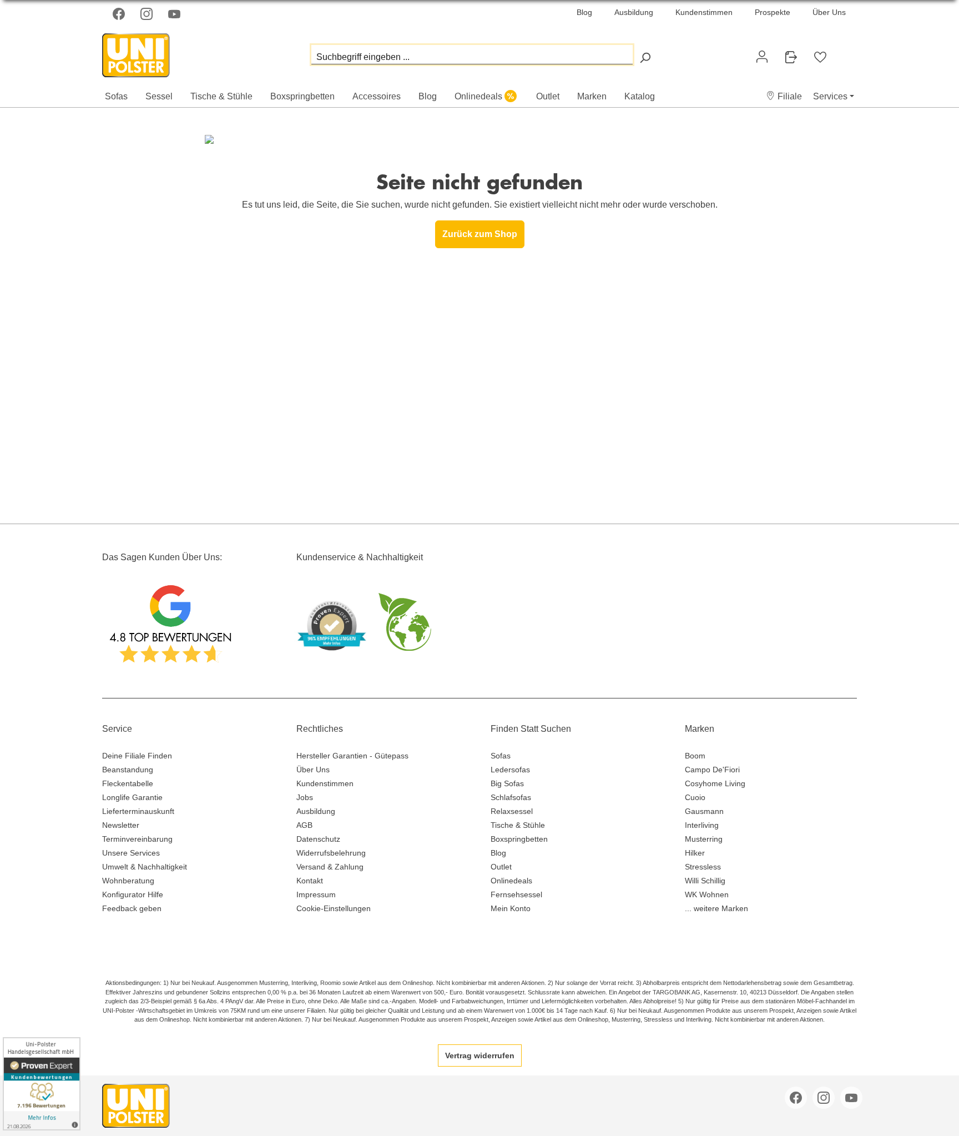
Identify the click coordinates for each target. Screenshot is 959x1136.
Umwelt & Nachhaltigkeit (144, 866)
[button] (784, 96)
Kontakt (309, 880)
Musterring (704, 839)
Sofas (501, 755)
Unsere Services (131, 852)
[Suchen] (645, 57)
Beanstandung (127, 769)
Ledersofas (510, 769)
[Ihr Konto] (762, 56)
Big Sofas (507, 783)
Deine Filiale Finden (137, 755)
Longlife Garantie (132, 797)
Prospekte (772, 12)
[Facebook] (120, 14)
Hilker (695, 852)
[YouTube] (175, 14)
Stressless (703, 866)
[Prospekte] (791, 57)
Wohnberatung (128, 880)
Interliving (702, 825)
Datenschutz (318, 839)
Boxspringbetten (519, 839)
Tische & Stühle (518, 825)
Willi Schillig (705, 880)
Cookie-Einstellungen (333, 908)
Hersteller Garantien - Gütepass (352, 755)
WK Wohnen (707, 894)
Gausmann (704, 811)
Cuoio (695, 797)
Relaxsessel (512, 811)
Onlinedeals (511, 880)
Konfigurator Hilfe (132, 894)
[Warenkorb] (843, 52)
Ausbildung (633, 12)
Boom (695, 755)
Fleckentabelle (127, 783)
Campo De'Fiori (712, 769)
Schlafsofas (511, 797)
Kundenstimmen (704, 12)
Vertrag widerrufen (479, 1055)
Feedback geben (131, 908)
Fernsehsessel (516, 894)
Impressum (316, 894)
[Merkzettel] (820, 57)
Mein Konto (511, 908)
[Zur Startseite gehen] (157, 52)
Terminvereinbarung (137, 839)
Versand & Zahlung (330, 866)
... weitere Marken (716, 908)
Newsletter (120, 825)
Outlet (501, 866)
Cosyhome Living (715, 783)
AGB (304, 825)
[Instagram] (147, 14)
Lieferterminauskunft (138, 811)
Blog (584, 12)
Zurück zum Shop (479, 234)
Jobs (304, 797)
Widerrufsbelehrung (331, 852)
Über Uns (829, 12)
